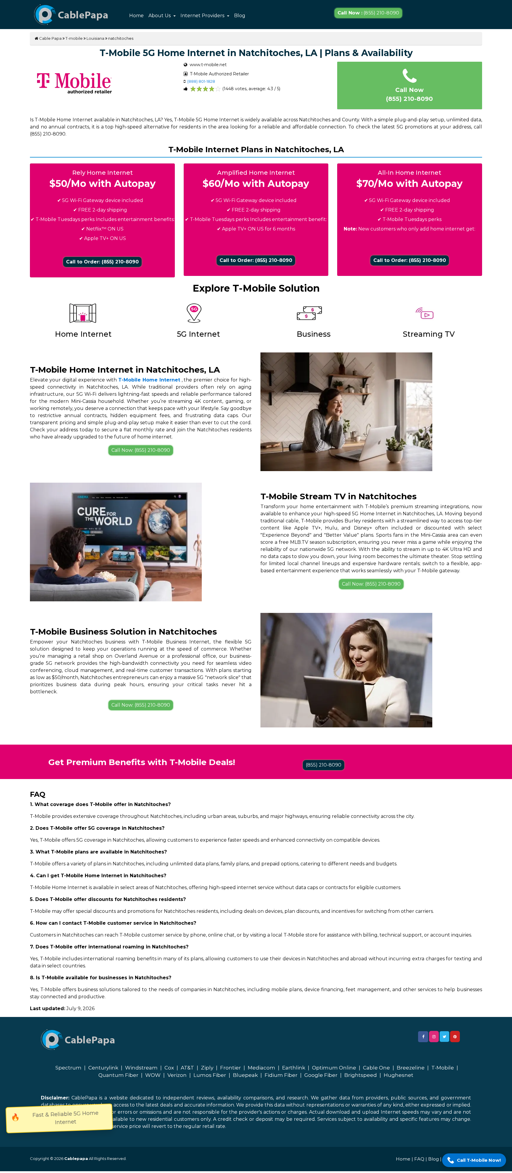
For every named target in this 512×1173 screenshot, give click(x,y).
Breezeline (411, 1068)
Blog (239, 15)
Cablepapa (76, 1158)
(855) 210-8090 (368, 13)
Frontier (230, 1068)
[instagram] (434, 1036)
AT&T (187, 1068)
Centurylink (103, 1068)
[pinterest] (455, 1036)
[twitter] (444, 1036)
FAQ (419, 1159)
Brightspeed (360, 1075)
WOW (153, 1075)
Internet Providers (202, 15)
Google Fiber (320, 1075)
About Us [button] (160, 15)
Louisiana (95, 38)
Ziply (207, 1068)
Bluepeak (245, 1075)
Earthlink (293, 1068)
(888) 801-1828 (201, 81)
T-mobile (74, 38)
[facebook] (423, 1036)
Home (136, 15)
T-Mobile (442, 1068)
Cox (169, 1068)
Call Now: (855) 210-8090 (140, 450)
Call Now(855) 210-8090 (409, 94)
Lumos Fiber (209, 1075)
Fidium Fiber (281, 1075)
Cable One (376, 1068)
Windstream (141, 1068)
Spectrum (68, 1068)
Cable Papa (50, 38)
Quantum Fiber (118, 1075)
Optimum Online (334, 1068)
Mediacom (261, 1068)
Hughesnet (398, 1075)
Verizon (177, 1075)
